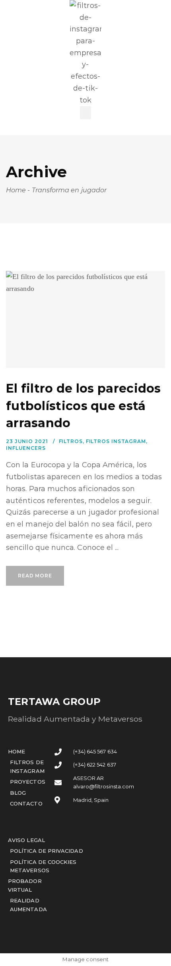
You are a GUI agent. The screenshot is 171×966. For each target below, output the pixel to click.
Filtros (71, 441)
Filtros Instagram (116, 441)
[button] (85, 112)
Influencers (26, 448)
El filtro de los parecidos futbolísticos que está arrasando (83, 405)
